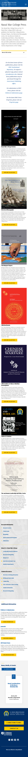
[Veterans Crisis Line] (6, 734)
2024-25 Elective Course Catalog (10, 584)
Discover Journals (8, 638)
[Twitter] (15, 740)
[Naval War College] (9, 7)
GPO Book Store (5, 643)
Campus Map (6, 581)
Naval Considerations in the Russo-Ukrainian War (14, 685)
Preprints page (13, 102)
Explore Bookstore (8, 654)
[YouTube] (18, 740)
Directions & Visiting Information (10, 574)
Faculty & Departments (8, 564)
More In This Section (6, 52)
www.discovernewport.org (9, 561)
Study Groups (6, 531)
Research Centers (7, 528)
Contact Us (14, 728)
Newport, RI (5, 557)
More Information (8, 621)
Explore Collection (9, 172)
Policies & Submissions (7, 610)
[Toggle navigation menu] (26, 4)
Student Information (8, 587)
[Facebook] (12, 740)
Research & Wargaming (8, 554)
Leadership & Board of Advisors (10, 551)
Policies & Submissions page (13, 93)
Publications (6, 540)
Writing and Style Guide (8, 578)
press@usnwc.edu (11, 74)
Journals (3, 626)
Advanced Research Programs (10, 537)
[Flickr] (9, 740)
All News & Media (8, 669)
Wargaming (5, 534)
